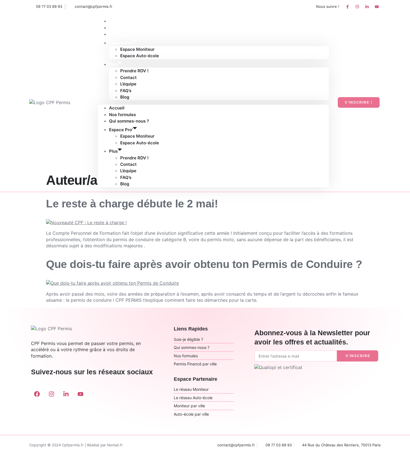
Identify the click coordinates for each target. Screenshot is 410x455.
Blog (124, 97)
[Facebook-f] (347, 7)
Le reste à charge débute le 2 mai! (132, 204)
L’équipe (128, 84)
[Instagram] (357, 7)
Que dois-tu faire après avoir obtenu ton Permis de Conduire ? (204, 264)
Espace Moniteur (137, 49)
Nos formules (122, 114)
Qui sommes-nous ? (129, 121)
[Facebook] (37, 394)
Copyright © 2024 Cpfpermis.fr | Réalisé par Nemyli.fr (76, 445)
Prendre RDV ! (134, 70)
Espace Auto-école (139, 55)
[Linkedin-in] (367, 7)
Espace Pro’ (121, 43)
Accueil (116, 108)
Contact (128, 77)
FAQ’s (125, 90)
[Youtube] (377, 7)
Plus (113, 64)
